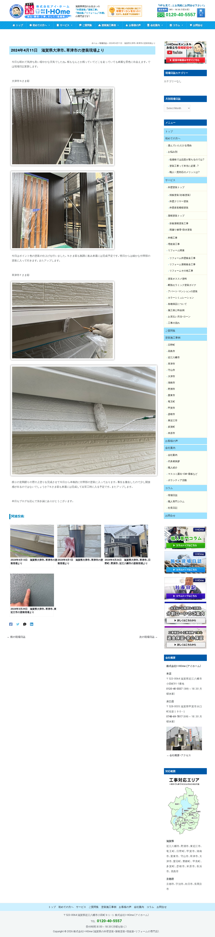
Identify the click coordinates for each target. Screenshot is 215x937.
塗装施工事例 (109, 25)
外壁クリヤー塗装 (179, 201)
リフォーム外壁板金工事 (182, 258)
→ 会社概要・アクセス (178, 755)
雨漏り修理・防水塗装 (181, 229)
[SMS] (24, 624)
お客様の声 (135, 25)
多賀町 (171, 426)
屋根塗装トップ (176, 215)
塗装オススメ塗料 (177, 278)
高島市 (171, 351)
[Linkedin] (31, 624)
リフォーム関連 (176, 250)
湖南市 (171, 382)
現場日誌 (172, 495)
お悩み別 (172, 151)
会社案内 (155, 25)
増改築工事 (174, 244)
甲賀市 (171, 407)
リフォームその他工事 (181, 270)
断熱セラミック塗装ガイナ (182, 285)
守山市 (171, 370)
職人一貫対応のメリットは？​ (185, 172)
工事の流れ (174, 322)
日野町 (171, 344)
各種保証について (177, 304)
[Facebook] (10, 624)
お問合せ (198, 25)
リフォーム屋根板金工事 (182, 264)
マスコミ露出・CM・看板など (183, 474)
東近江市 (172, 420)
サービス (64, 25)
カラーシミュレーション (181, 297)
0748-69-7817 (174, 716)
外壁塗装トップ (176, 187)
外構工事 (172, 237)
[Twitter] (17, 624)
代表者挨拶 (174, 461)
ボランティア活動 (177, 480)
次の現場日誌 (148, 636)
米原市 (171, 433)
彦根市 (171, 414)
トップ (19, 25)
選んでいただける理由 (180, 145)
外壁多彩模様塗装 (179, 207)
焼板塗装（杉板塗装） (180, 195)
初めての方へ (40, 25)
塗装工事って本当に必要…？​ (184, 165)
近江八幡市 (174, 357)
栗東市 (171, 395)
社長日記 (172, 507)
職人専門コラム (176, 501)
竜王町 (171, 401)
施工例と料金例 (176, 310)
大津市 (171, 376)
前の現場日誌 (16, 636)
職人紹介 (172, 467)
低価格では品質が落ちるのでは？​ (187, 159)
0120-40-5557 (181, 14)
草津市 (171, 363)
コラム (176, 25)
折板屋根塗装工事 (179, 223)
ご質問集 (87, 25)
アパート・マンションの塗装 (183, 291)
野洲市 (171, 389)
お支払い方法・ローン (179, 316)
